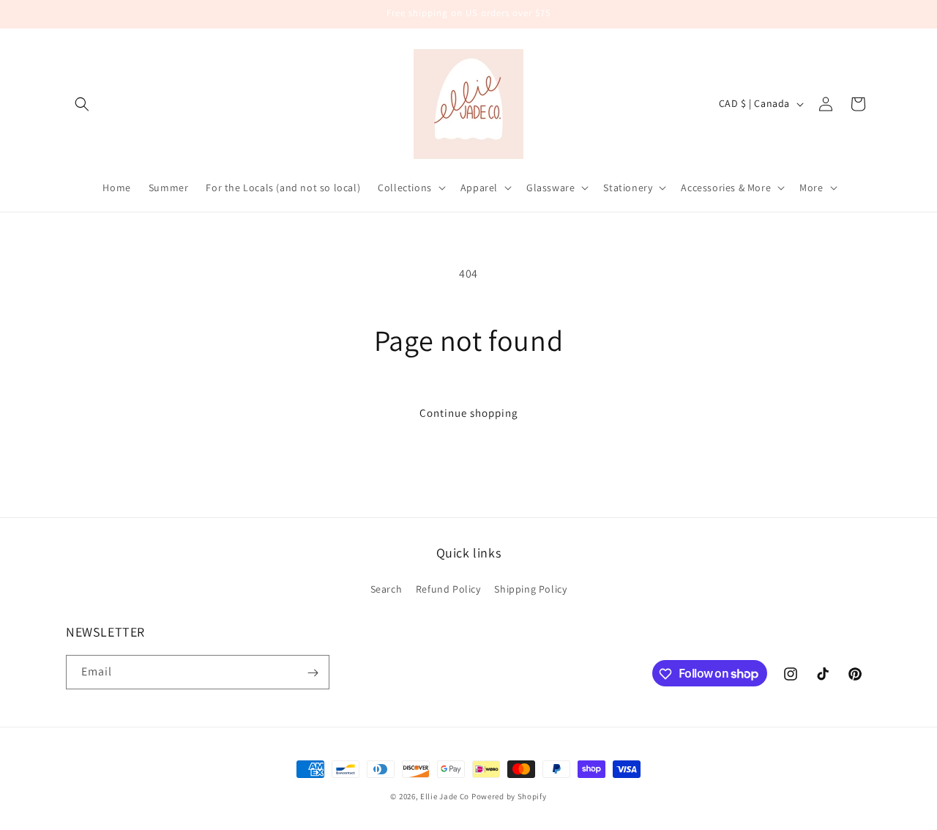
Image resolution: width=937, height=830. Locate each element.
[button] (82, 104)
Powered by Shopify (509, 796)
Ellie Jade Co (444, 796)
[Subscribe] (312, 673)
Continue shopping (468, 413)
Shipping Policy (530, 588)
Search (386, 588)
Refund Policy (448, 588)
